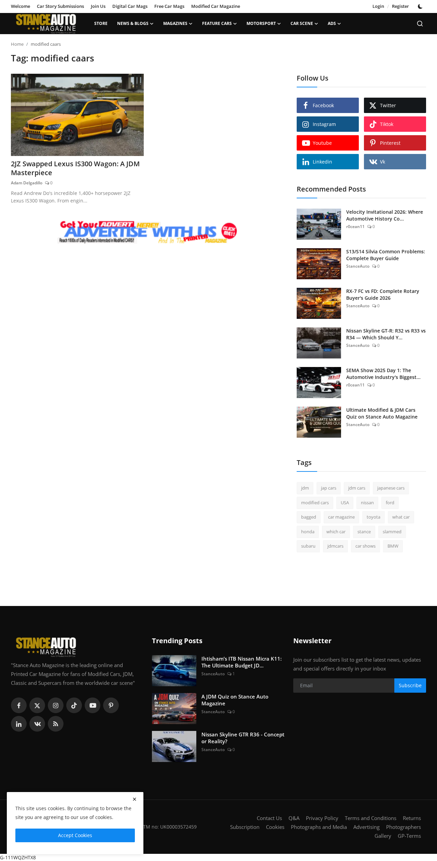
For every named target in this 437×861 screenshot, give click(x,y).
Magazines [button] (175, 23)
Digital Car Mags (129, 6)
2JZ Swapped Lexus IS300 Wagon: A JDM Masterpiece (75, 168)
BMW (392, 546)
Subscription (244, 826)
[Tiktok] (74, 705)
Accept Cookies (75, 835)
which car (336, 531)
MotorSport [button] (261, 23)
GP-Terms (409, 835)
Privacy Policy (322, 818)
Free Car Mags (169, 6)
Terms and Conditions (370, 818)
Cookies (275, 826)
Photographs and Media (319, 826)
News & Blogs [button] (133, 23)
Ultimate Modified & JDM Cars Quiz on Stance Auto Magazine (382, 413)
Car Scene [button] (302, 23)
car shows (365, 546)
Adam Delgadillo (26, 183)
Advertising (366, 826)
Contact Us (269, 818)
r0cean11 (355, 226)
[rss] (56, 724)
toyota (373, 517)
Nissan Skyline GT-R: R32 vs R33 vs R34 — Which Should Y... (386, 334)
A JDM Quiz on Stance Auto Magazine (234, 700)
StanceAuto (357, 266)
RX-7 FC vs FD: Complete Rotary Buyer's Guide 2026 (382, 294)
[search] (420, 23)
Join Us (98, 6)
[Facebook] (19, 705)
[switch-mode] (421, 6)
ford (390, 502)
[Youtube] (92, 705)
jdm (305, 488)
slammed (392, 531)
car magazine (341, 517)
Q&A (293, 818)
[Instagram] (56, 705)
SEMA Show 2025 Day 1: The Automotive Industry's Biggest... (383, 373)
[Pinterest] (111, 705)
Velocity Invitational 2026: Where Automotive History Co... (384, 215)
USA (345, 502)
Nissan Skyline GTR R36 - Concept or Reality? (242, 738)
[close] (134, 799)
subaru (308, 546)
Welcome (20, 6)
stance (364, 531)
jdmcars (335, 546)
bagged (308, 517)
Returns (412, 818)
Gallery (383, 835)
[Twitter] (37, 705)
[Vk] (37, 724)
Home (17, 44)
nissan (367, 502)
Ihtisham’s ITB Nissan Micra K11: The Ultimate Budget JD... (241, 662)
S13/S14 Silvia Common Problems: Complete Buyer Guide (385, 255)
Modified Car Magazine (215, 6)
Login (378, 6)
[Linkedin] (19, 724)
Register (400, 6)
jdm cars (356, 488)
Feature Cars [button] (217, 23)
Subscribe (410, 685)
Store (101, 23)
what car (401, 517)
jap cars (328, 488)
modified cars (315, 502)
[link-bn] (148, 233)
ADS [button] (332, 23)
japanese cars (391, 488)
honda (307, 531)
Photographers (403, 826)
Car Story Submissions (60, 6)
